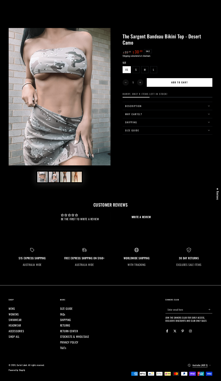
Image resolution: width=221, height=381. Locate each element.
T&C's (63, 348)
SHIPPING (65, 320)
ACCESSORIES (16, 331)
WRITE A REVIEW (141, 217)
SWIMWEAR (15, 320)
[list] (110, 257)
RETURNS (65, 325)
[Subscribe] (210, 309)
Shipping (126, 55)
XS (128, 70)
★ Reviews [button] (218, 194)
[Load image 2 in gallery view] (54, 177)
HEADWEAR (15, 325)
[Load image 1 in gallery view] (42, 177)
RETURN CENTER (69, 331)
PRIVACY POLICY (69, 342)
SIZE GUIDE (66, 308)
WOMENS (14, 314)
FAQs (62, 314)
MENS (12, 308)
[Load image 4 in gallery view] (76, 177)
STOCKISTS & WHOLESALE (74, 336)
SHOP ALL (14, 336)
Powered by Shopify (17, 370)
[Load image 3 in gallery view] (65, 177)
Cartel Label (22, 365)
